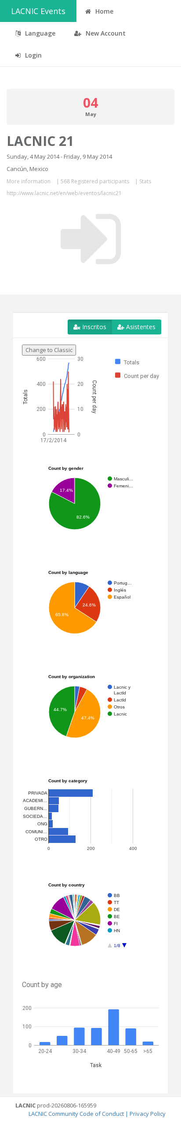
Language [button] (39, 33)
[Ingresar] (90, 239)
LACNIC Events (38, 11)
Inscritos (93, 327)
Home (103, 11)
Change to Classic (48, 350)
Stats (145, 181)
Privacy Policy (148, 1114)
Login (32, 55)
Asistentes (140, 327)
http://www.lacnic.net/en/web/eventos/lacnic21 (64, 193)
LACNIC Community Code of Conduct (76, 1114)
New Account (105, 33)
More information (29, 181)
